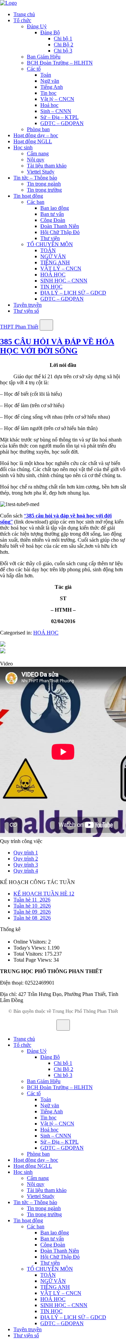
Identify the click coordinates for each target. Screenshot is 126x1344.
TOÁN (48, 250)
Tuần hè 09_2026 (32, 912)
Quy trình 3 (25, 865)
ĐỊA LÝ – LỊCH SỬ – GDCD (73, 293)
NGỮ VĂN (53, 256)
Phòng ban (38, 129)
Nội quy (35, 159)
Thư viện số (26, 311)
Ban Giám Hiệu (43, 57)
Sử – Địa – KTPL (59, 117)
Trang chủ (24, 14)
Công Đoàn (52, 220)
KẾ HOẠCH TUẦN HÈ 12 (43, 893)
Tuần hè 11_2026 (31, 900)
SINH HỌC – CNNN (63, 280)
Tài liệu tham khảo (47, 165)
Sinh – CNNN (55, 111)
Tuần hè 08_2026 (32, 918)
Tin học (48, 93)
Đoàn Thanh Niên (59, 226)
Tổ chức (22, 20)
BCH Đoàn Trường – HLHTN (60, 63)
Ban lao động (54, 208)
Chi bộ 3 (63, 50)
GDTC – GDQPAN (62, 123)
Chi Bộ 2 (63, 44)
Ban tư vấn (52, 214)
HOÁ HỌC (53, 274)
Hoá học (49, 105)
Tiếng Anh (51, 87)
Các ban (35, 202)
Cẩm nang (38, 153)
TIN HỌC (51, 287)
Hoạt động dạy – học (35, 135)
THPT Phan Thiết (19, 327)
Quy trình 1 (25, 852)
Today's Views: (30, 948)
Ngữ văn (49, 81)
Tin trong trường (44, 190)
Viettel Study (40, 172)
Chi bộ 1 (63, 38)
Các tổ (34, 69)
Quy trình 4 (25, 871)
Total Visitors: (28, 954)
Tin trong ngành (44, 184)
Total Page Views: (33, 960)
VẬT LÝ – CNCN (60, 268)
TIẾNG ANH (55, 262)
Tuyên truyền (27, 305)
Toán (45, 75)
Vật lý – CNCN (57, 99)
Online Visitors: (30, 942)
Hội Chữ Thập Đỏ (60, 232)
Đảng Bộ (50, 32)
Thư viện (50, 238)
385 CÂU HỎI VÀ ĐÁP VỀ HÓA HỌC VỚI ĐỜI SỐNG (57, 346)
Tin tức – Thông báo (35, 178)
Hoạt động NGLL (32, 141)
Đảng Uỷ (37, 26)
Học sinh (23, 147)
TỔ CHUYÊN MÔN (50, 244)
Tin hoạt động (28, 196)
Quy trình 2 (25, 858)
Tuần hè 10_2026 (32, 906)
